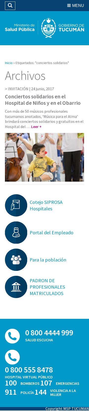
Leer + (36, 126)
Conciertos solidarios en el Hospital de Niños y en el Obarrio (43, 99)
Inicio (9, 63)
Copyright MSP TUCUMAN (67, 409)
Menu (78, 5)
